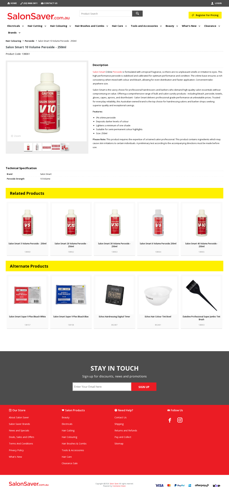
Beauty (170, 25)
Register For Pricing (207, 15)
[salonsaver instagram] (182, 420)
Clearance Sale (70, 463)
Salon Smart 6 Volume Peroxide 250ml (158, 243)
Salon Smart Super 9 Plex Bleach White (27, 316)
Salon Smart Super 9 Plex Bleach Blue (71, 316)
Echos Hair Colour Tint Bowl (158, 316)
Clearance (210, 25)
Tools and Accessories (144, 25)
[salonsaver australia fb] (172, 420)
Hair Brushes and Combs (89, 25)
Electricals (13, 25)
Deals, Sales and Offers (21, 437)
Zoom (17, 135)
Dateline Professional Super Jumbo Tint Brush (201, 318)
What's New (189, 25)
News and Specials (19, 430)
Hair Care (117, 25)
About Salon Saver (19, 417)
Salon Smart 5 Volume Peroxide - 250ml (27, 243)
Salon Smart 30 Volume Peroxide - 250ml (114, 245)
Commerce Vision (119, 486)
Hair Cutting (35, 25)
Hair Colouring (58, 25)
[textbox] (105, 14)
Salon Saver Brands (19, 424)
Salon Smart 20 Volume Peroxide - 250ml (71, 245)
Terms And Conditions (21, 443)
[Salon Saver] (39, 14)
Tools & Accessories (73, 450)
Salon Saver (114, 483)
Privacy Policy (16, 450)
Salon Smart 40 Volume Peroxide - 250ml (201, 245)
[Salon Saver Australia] (43, 484)
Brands (12, 32)
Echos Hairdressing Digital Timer (114, 316)
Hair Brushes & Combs (74, 443)
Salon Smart (99, 71)
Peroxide (117, 71)
